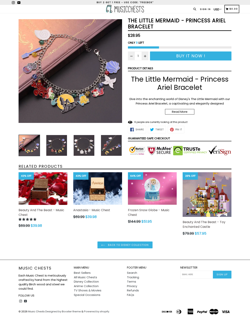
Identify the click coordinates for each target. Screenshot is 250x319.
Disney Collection (86, 281)
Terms (131, 281)
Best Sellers (82, 273)
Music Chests (35, 268)
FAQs (130, 295)
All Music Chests (85, 277)
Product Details (140, 68)
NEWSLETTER (188, 267)
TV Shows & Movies (87, 290)
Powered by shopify (96, 311)
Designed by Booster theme (63, 311)
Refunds (133, 290)
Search (132, 273)
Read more (180, 112)
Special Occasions (87, 295)
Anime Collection (86, 286)
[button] (28, 219)
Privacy (132, 286)
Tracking (133, 277)
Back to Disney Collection (128, 245)
